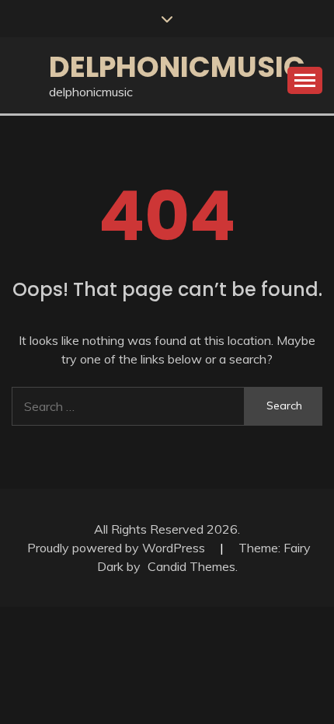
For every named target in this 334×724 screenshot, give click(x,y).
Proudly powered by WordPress (117, 547)
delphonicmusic (177, 67)
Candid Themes (191, 566)
